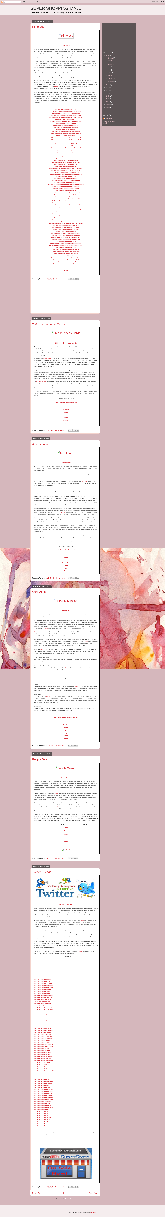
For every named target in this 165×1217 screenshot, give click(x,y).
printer (46, 370)
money (60, 502)
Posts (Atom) (69, 1199)
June (109, 70)
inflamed (77, 686)
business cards (47, 358)
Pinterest (38, 26)
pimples (42, 649)
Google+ (66, 415)
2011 (107, 90)
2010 (107, 93)
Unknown (109, 118)
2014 (107, 55)
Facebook (84, 481)
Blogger (93, 1212)
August (110, 64)
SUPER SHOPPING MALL (55, 8)
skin (66, 667)
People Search (41, 759)
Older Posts (93, 1193)
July (109, 67)
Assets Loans (40, 444)
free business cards (41, 381)
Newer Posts (37, 1193)
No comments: (61, 279)
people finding (56, 806)
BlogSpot (65, 423)
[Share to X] (74, 279)
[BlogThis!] (71, 279)
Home (65, 1193)
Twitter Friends (41, 872)
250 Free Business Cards (48, 324)
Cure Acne (39, 591)
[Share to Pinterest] (78, 279)
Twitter (66, 412)
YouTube (66, 417)
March (110, 75)
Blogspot (63, 512)
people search (48, 824)
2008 (107, 99)
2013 (107, 85)
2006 (107, 104)
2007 (107, 102)
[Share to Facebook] (76, 279)
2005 (107, 107)
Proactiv (36, 631)
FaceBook (66, 409)
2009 (107, 96)
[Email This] (69, 279)
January (110, 81)
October (110, 58)
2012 (107, 87)
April (109, 72)
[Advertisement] (65, 298)
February (111, 78)
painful (48, 696)
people (56, 793)
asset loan (48, 517)
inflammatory (47, 676)
